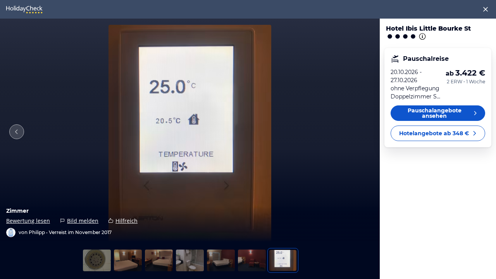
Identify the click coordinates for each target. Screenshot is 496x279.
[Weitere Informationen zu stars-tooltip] (421, 36)
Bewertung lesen (28, 220)
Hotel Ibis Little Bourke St (428, 28)
